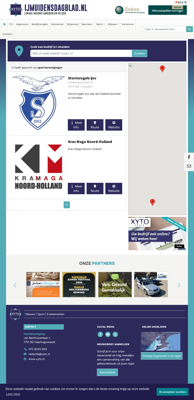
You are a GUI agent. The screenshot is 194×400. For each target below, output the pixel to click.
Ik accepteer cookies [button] (172, 391)
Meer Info (78, 125)
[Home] (4, 24)
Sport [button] (99, 24)
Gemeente (57, 24)
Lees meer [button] (13, 394)
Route (95, 127)
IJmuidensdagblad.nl (55, 7)
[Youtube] (108, 334)
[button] (162, 69)
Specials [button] (86, 24)
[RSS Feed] (115, 334)
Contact (7, 34)
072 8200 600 (38, 349)
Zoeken (139, 53)
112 (11, 24)
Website (114, 127)
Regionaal (72, 24)
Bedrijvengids (40, 24)
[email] (189, 166)
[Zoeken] (189, 29)
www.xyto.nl (37, 359)
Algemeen (22, 24)
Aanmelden (107, 372)
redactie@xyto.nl (39, 354)
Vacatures (128, 24)
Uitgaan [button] (112, 24)
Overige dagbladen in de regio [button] (162, 355)
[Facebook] (100, 334)
